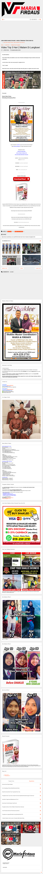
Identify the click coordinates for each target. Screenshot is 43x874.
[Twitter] (32, 19)
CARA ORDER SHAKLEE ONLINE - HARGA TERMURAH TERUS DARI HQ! (14, 42)
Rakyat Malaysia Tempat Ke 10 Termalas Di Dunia (9, 262)
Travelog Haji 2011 (7, 775)
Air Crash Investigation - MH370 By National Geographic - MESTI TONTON (31, 262)
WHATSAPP (23, 159)
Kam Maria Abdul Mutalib (24, 166)
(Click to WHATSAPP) (10, 389)
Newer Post (4, 268)
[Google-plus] (34, 19)
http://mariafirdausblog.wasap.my (23, 222)
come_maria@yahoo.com (23, 169)
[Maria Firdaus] (21, 17)
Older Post (38, 268)
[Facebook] (35, 19)
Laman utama (5, 867)
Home (21, 268)
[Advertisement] (21, 30)
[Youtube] (30, 19)
